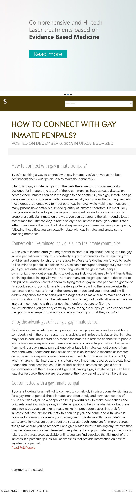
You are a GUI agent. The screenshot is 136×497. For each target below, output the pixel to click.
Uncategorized (96, 143)
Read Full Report (23, 447)
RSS (130, 491)
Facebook (118, 491)
